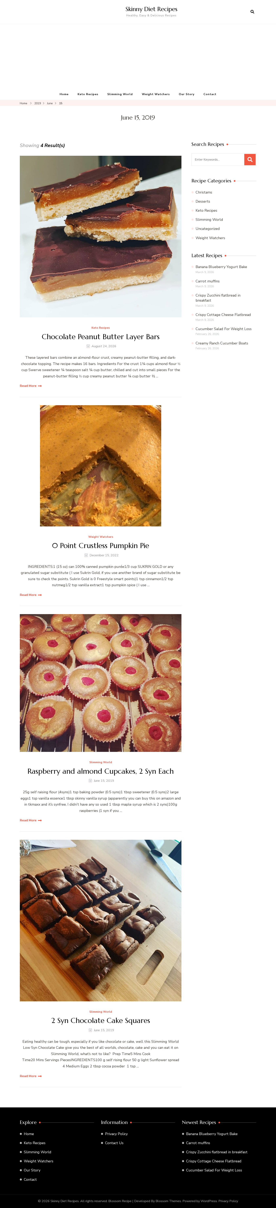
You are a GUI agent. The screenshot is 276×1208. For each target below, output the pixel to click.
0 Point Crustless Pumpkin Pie (100, 545)
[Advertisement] (138, 58)
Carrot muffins (208, 281)
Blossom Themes (168, 1201)
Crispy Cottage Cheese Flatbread (223, 314)
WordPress (209, 1201)
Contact (209, 94)
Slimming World (120, 94)
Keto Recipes (88, 94)
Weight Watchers (156, 94)
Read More (28, 386)
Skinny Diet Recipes (151, 9)
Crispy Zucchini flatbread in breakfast (217, 1152)
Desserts (203, 201)
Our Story (186, 94)
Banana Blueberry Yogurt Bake (221, 266)
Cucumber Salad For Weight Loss (224, 328)
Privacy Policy (116, 1133)
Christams (204, 192)
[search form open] (252, 12)
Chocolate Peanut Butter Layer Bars (101, 336)
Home (64, 94)
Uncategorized (208, 228)
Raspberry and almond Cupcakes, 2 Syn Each (100, 771)
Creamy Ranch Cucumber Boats (222, 343)
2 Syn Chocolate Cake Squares (100, 1020)
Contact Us (114, 1143)
